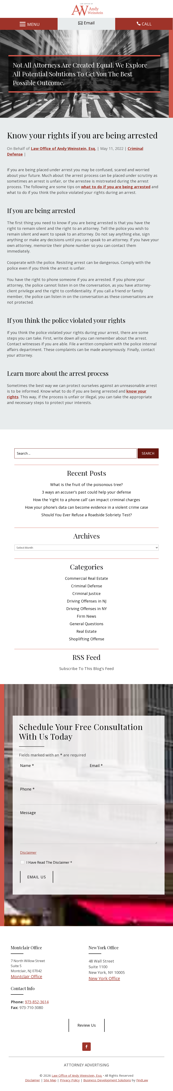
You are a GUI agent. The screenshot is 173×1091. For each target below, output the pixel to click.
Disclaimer (28, 852)
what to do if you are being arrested (115, 186)
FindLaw (142, 1080)
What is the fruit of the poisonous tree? (86, 484)
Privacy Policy (70, 1080)
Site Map (50, 1080)
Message (28, 812)
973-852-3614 (37, 1001)
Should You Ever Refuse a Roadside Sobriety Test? (86, 514)
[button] (29, 24)
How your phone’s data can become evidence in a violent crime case (86, 507)
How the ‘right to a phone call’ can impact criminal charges (86, 499)
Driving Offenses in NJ (86, 601)
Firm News (86, 616)
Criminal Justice (86, 593)
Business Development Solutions (107, 1080)
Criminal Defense (86, 585)
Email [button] (89, 23)
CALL (147, 24)
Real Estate (86, 631)
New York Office (104, 978)
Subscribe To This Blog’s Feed (86, 668)
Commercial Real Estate (86, 578)
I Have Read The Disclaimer (49, 862)
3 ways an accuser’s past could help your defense (86, 492)
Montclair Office (26, 976)
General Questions (86, 623)
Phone (27, 789)
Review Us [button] (86, 1025)
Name (27, 765)
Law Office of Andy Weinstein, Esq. (63, 148)
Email (96, 765)
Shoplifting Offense (86, 638)
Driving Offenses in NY (86, 608)
